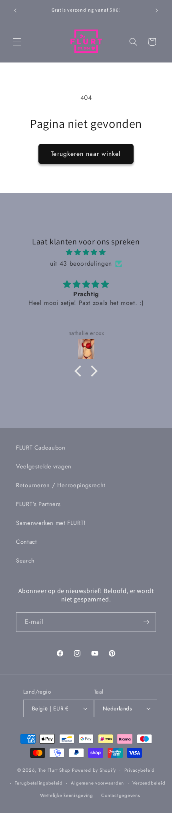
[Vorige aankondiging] (15, 10)
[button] (17, 41)
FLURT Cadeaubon (40, 447)
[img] (86, 252)
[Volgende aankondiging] (157, 10)
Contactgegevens (120, 795)
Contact (26, 541)
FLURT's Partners (38, 504)
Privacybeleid (139, 770)
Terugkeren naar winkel (86, 153)
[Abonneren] (146, 622)
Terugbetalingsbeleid (39, 783)
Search (25, 560)
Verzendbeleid (149, 783)
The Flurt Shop (54, 770)
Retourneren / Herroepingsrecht (61, 485)
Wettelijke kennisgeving (66, 795)
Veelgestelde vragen (44, 466)
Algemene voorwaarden (97, 783)
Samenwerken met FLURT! (51, 522)
